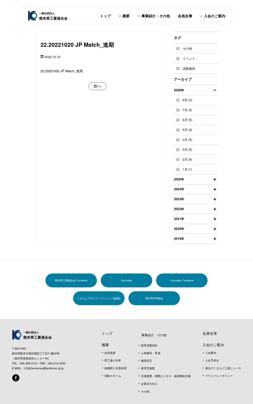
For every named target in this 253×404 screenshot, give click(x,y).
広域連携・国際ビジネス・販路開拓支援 (166, 376)
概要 (126, 15)
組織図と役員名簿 (115, 368)
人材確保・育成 (150, 353)
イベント (189, 58)
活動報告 (189, 68)
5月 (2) (187, 129)
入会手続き (212, 360)
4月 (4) (187, 139)
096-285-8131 (29, 363)
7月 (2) (187, 110)
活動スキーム (112, 376)
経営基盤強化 (149, 345)
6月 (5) (187, 119)
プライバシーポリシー (219, 376)
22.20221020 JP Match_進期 (62, 70)
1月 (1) (187, 169)
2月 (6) (187, 159)
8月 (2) (187, 100)
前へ (97, 86)
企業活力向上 (149, 384)
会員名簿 (185, 15)
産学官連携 (148, 368)
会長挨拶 (109, 353)
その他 (187, 48)
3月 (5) (187, 149)
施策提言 (146, 360)
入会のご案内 (214, 15)
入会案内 (210, 353)
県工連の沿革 (112, 360)
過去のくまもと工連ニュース (223, 368)
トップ (105, 15)
